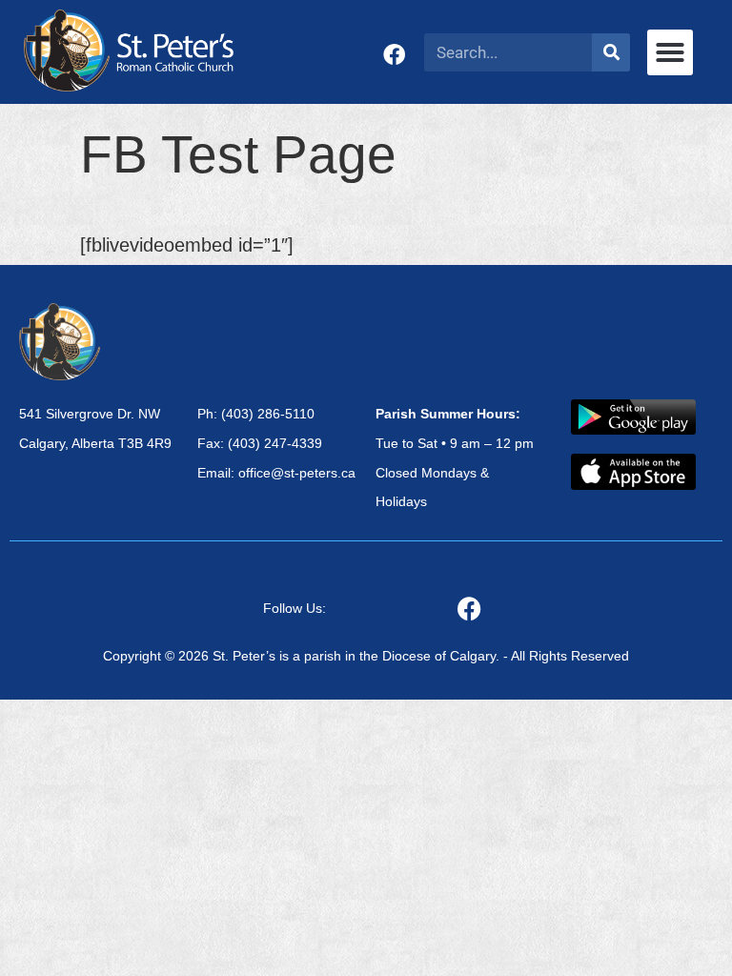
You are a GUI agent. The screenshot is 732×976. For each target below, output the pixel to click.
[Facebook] (394, 55)
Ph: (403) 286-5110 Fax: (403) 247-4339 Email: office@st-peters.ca (276, 443)
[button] (670, 52)
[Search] (611, 52)
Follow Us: (294, 608)
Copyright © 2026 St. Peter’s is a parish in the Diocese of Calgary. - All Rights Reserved (366, 655)
